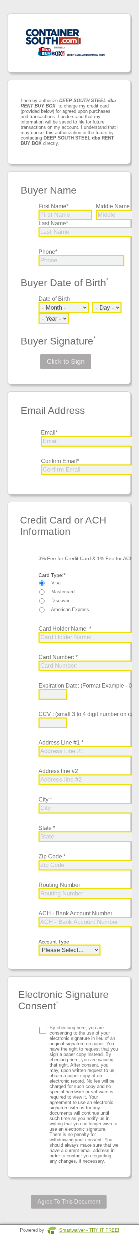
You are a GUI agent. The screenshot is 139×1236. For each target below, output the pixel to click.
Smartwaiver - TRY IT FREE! (89, 1230)
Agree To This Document (68, 1202)
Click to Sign (66, 361)
